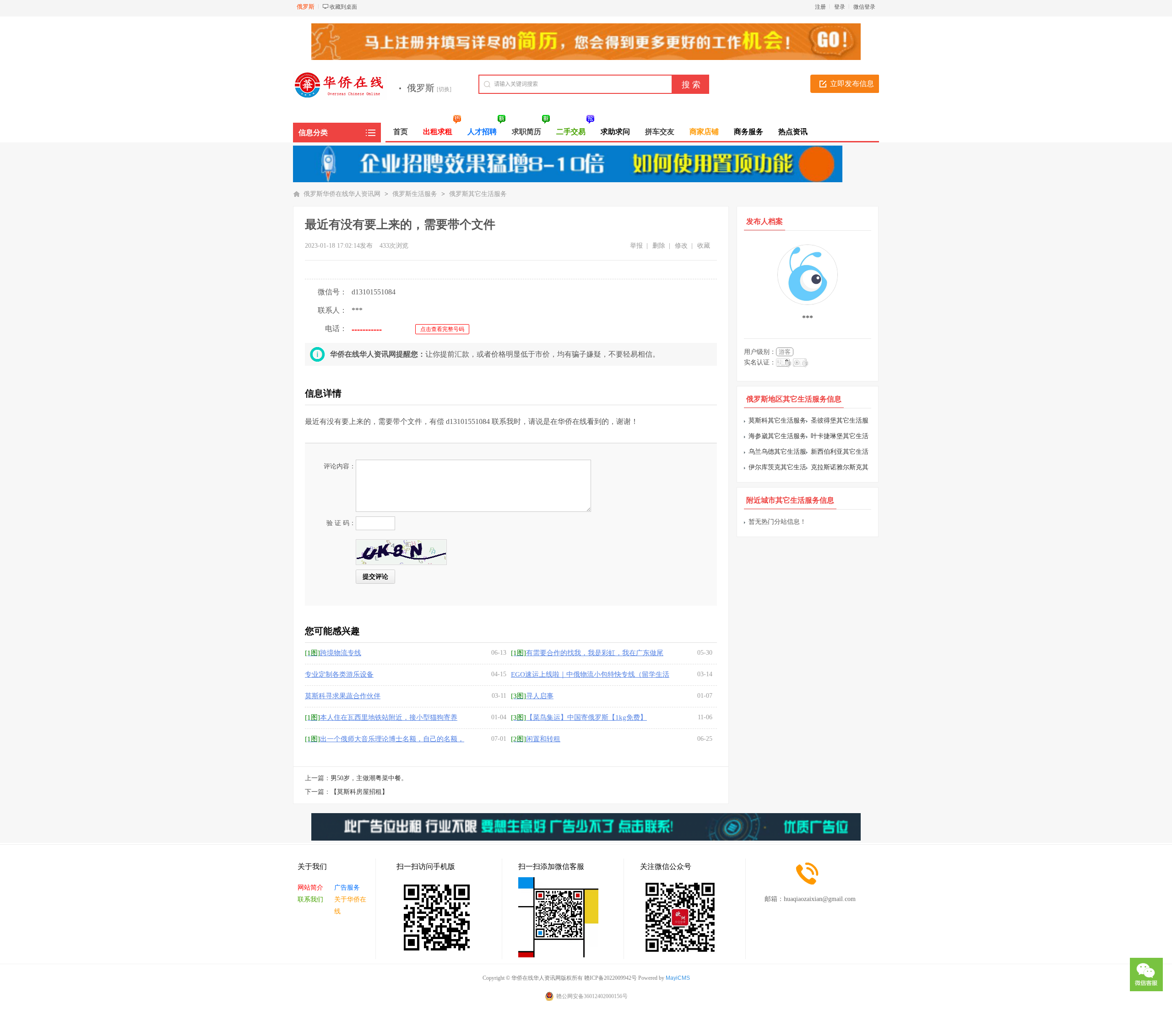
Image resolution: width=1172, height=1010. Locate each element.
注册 (820, 7)
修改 (681, 245)
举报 (636, 245)
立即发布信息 (852, 83)
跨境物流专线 (333, 653)
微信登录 (864, 7)
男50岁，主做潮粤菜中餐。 (369, 778)
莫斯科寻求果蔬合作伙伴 (342, 696)
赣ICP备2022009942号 (610, 978)
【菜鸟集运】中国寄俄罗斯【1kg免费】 (579, 717)
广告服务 (347, 887)
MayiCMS (678, 978)
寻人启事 (532, 696)
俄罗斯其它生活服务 (478, 193)
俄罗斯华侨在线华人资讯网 (342, 193)
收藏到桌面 (343, 7)
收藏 (703, 245)
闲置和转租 (535, 739)
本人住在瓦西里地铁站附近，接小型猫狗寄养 (381, 717)
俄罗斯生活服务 (414, 193)
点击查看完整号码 (442, 329)
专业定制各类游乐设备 (339, 674)
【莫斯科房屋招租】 (359, 791)
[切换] (444, 89)
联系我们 (310, 899)
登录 (839, 7)
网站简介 (310, 887)
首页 (400, 132)
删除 (658, 245)
